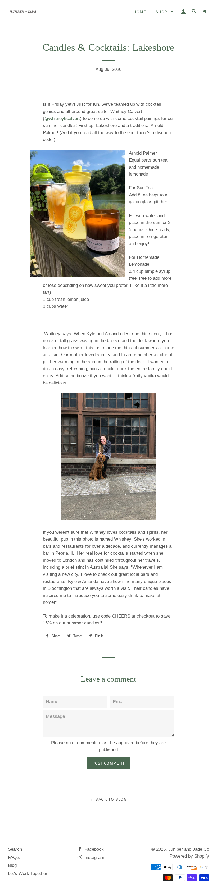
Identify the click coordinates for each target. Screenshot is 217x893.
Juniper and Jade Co (188, 849)
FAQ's (14, 857)
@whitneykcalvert (62, 118)
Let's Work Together (27, 873)
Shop (162, 12)
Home (139, 12)
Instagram (93, 857)
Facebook (93, 849)
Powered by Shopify (189, 856)
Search (15, 849)
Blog (12, 865)
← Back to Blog (108, 799)
